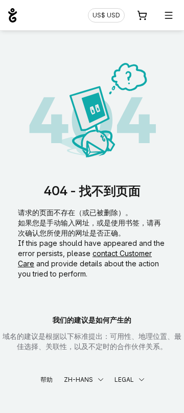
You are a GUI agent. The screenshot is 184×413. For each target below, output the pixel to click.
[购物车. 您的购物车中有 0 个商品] (142, 15)
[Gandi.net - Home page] (12, 15)
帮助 (46, 379)
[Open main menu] (168, 15)
